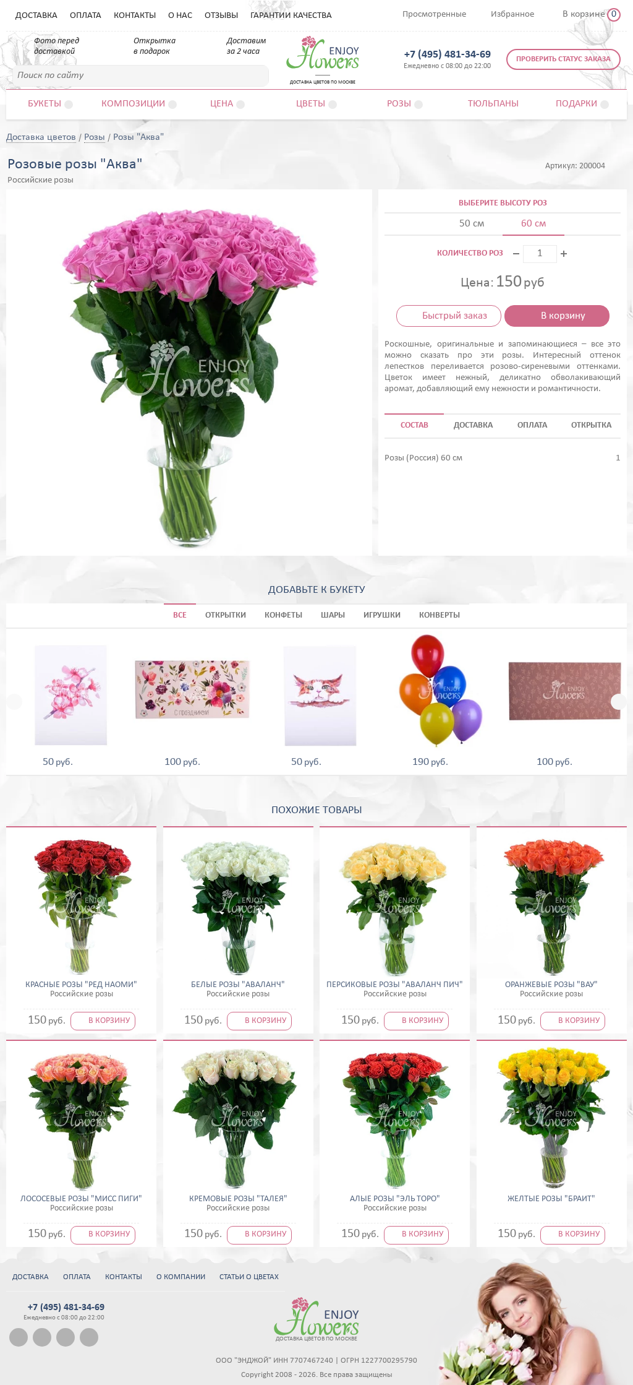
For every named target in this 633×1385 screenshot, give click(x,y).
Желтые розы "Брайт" (551, 1199)
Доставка (36, 15)
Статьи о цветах (249, 1277)
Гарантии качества (291, 15)
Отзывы (221, 15)
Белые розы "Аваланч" (238, 985)
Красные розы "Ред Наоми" (81, 985)
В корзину (563, 316)
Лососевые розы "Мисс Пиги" (81, 1199)
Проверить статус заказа (563, 59)
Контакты (135, 15)
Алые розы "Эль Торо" (395, 1199)
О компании (180, 1277)
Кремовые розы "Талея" (238, 1199)
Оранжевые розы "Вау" (551, 985)
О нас (180, 15)
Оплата (85, 15)
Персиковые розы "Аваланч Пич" (394, 985)
